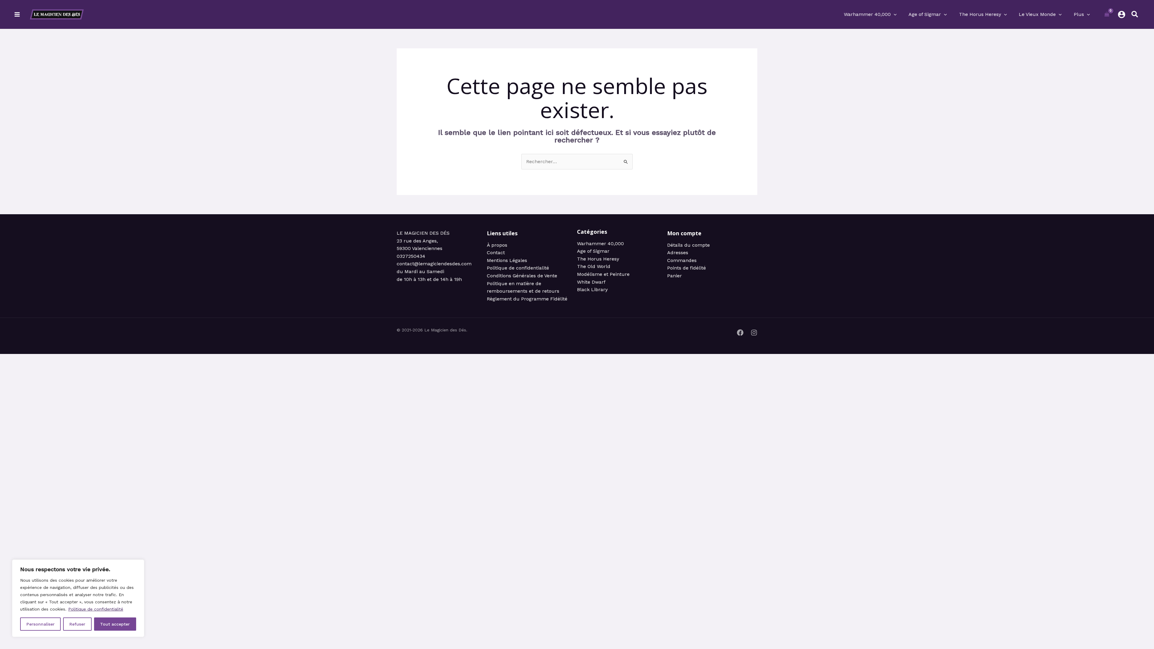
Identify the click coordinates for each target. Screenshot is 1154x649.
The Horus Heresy (598, 259)
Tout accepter (115, 624)
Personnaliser (40, 624)
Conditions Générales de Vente (522, 276)
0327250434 (411, 256)
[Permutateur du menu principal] (17, 14)
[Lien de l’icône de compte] (1121, 14)
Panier (674, 276)
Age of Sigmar (593, 251)
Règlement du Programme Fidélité (527, 299)
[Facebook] (740, 332)
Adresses (677, 252)
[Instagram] (754, 332)
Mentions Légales (507, 260)
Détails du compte (688, 245)
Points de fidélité (686, 268)
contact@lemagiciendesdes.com (434, 264)
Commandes (682, 260)
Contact (496, 252)
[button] (894, 14)
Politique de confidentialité (95, 609)
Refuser (77, 624)
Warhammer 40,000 (600, 243)
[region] (78, 598)
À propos (497, 245)
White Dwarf (591, 282)
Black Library (592, 289)
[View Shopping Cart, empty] (1107, 14)
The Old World (593, 266)
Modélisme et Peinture (603, 274)
